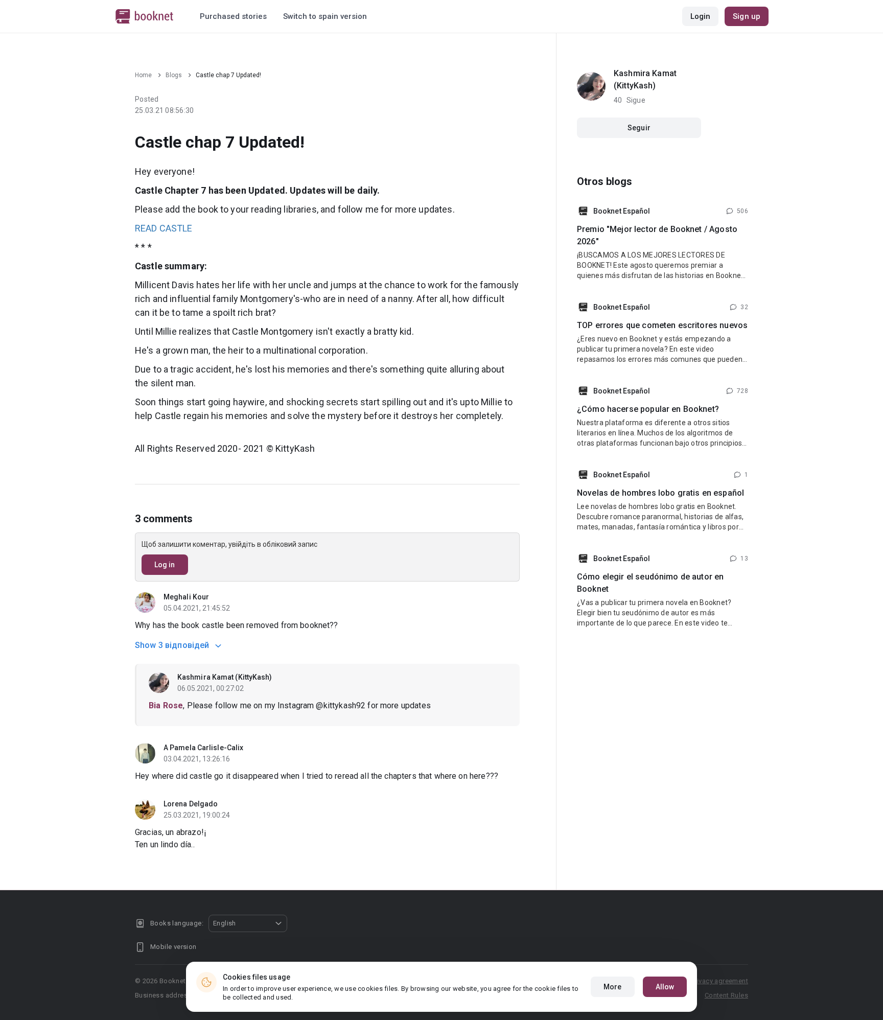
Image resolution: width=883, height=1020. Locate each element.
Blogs (174, 75)
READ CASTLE (164, 228)
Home (143, 75)
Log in (164, 565)
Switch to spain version (325, 16)
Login (700, 16)
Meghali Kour (186, 597)
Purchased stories (233, 16)
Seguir (639, 128)
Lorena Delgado (191, 804)
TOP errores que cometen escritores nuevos (662, 325)
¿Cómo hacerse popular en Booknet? (648, 409)
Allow (665, 987)
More (612, 987)
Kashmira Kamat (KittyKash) (224, 677)
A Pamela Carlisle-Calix (203, 748)
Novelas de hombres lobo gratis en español (660, 493)
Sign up (746, 16)
